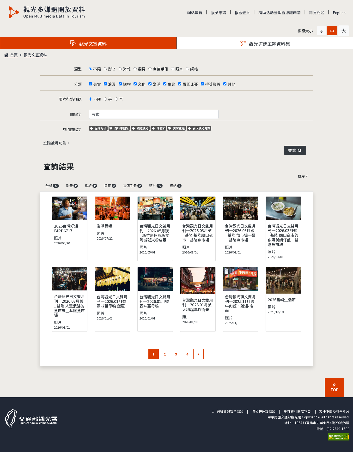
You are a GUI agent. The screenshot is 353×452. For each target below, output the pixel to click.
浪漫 (112, 84)
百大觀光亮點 (201, 128)
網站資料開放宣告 (297, 411)
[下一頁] (198, 354)
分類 (78, 84)
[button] (321, 30)
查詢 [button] (293, 150)
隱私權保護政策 (263, 411)
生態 (171, 84)
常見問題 (316, 12)
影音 (112, 69)
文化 (142, 84)
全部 (51, 185)
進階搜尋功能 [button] (55, 143)
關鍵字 (76, 114)
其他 (231, 84)
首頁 (13, 55)
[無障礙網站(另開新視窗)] (338, 436)
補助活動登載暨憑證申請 (279, 12)
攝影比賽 (190, 84)
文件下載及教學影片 (334, 411)
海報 (127, 69)
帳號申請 (218, 12)
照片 (179, 69)
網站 (194, 69)
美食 (97, 84)
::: (213, 411)
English (339, 12)
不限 (97, 69)
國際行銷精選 (70, 99)
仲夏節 (161, 128)
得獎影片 (212, 84)
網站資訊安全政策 (230, 411)
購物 (127, 84)
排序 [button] (301, 176)
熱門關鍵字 (72, 129)
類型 (78, 69)
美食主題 (179, 128)
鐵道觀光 (143, 128)
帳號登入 (242, 12)
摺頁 (142, 69)
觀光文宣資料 (35, 55)
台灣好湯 (101, 128)
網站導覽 (194, 12)
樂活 (156, 84)
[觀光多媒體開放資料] (47, 12)
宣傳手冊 (160, 69)
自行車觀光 (121, 128)
